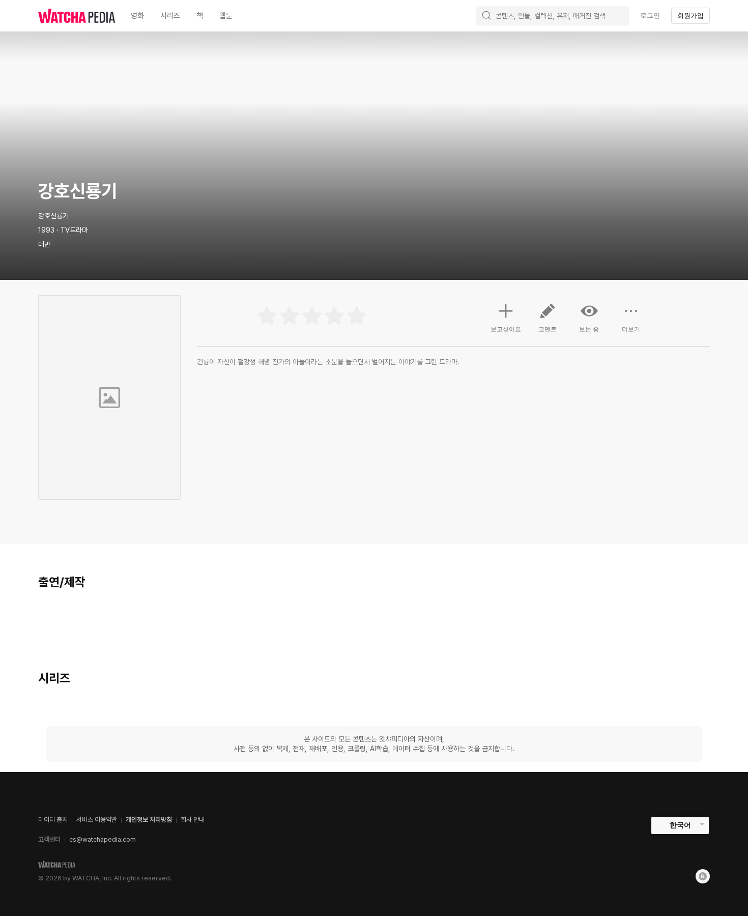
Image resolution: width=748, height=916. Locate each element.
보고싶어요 (506, 329)
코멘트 (547, 329)
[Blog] (703, 876)
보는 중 (589, 329)
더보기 (631, 329)
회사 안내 (193, 819)
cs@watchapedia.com (102, 839)
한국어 (680, 825)
